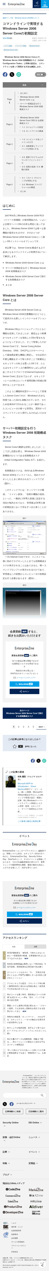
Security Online (11, 1122)
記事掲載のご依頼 (13, 1111)
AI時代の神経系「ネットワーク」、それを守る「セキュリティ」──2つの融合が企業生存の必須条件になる (26, 1019)
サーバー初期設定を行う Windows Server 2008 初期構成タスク (31, 106)
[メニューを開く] (4, 4)
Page (9, 124)
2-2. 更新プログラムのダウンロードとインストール (32, 160)
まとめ (23, 191)
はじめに (24, 93)
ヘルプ (13, 1223)
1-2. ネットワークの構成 (32, 131)
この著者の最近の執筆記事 (29, 821)
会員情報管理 (16, 1230)
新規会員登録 (25, 684)
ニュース (33, 1137)
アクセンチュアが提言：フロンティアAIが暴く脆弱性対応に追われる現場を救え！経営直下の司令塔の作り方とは (26, 986)
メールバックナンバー (26, 677)
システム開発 (8, 46)
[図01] (24, 537)
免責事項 (14, 1234)
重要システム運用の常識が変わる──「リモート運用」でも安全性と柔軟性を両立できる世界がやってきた (26, 1008)
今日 (13, 946)
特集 (5, 1163)
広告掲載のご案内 (36, 1111)
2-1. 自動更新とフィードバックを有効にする (32, 147)
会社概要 (14, 1238)
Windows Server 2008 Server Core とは (29, 98)
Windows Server (34, 46)
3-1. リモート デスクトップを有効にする (32, 179)
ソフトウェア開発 (20, 46)
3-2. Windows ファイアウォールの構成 (32, 186)
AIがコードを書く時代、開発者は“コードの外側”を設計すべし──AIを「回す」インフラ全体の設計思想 (26, 997)
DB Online (34, 1122)
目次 (24, 85)
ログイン (26, 691)
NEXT (41, 727)
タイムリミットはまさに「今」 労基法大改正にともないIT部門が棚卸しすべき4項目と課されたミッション (26, 975)
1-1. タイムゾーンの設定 (32, 127)
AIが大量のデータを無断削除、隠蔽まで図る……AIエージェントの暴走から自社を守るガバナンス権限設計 (26, 1042)
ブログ (6, 1174)
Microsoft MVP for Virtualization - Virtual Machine (27, 786)
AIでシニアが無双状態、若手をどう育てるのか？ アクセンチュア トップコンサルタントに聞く (26, 1030)
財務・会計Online (11, 1137)
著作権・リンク (17, 1227)
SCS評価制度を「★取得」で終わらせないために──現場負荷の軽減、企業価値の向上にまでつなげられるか (26, 955)
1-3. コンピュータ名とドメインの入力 (32, 140)
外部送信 (14, 1251)
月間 (35, 946)
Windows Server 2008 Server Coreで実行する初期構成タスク (31, 120)
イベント (33, 1151)
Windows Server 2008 (11, 50)
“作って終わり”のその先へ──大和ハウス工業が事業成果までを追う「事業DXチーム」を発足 (26, 1053)
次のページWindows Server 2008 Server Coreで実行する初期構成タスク (24, 713)
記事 (5, 1151)
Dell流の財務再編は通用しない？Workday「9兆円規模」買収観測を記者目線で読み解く (26, 965)
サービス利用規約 (17, 1242)
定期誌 (32, 1163)
